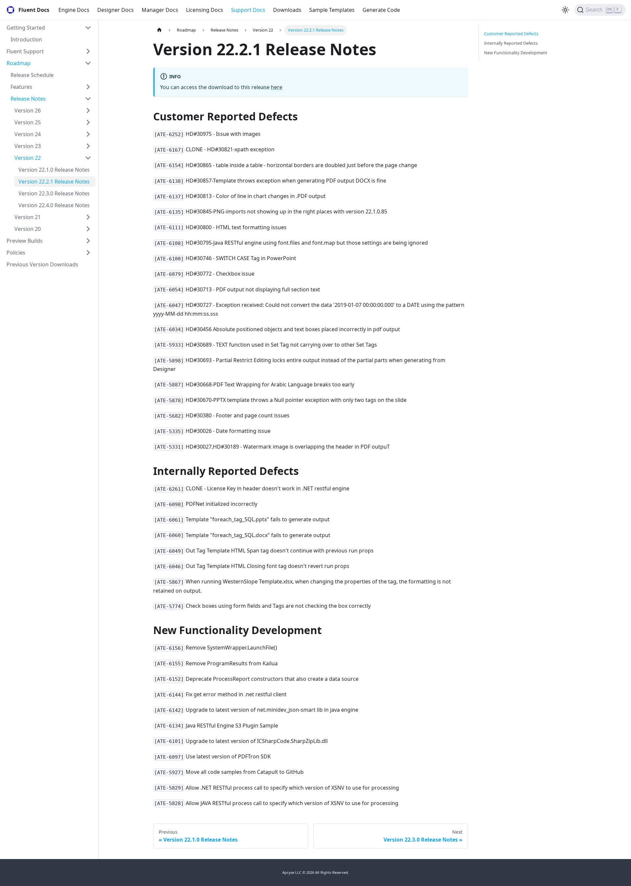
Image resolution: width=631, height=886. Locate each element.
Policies (16, 252)
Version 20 (27, 229)
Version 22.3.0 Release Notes (54, 193)
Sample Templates (332, 9)
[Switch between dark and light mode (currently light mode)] (565, 10)
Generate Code (381, 9)
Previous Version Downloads (42, 264)
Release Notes (28, 98)
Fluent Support (25, 51)
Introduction (26, 39)
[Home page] (159, 30)
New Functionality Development (515, 53)
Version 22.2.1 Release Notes (54, 181)
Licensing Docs (204, 9)
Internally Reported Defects (511, 43)
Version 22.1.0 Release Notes (54, 169)
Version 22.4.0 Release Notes (54, 205)
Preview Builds (25, 240)
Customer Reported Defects (511, 34)
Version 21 (27, 217)
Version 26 (27, 110)
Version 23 (27, 146)
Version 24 (27, 134)
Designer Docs (115, 9)
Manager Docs (160, 9)
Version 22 (27, 157)
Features (21, 86)
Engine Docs (73, 9)
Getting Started (26, 27)
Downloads (287, 9)
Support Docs (248, 9)
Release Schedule (32, 75)
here (276, 87)
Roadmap (19, 63)
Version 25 (27, 122)
